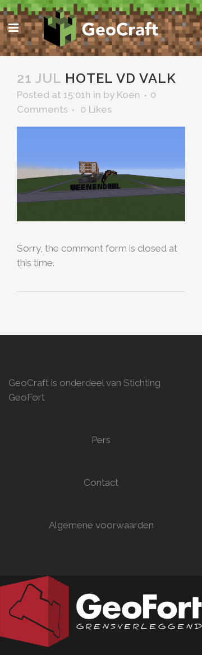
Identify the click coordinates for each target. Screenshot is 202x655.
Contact (101, 482)
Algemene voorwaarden (101, 525)
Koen (128, 94)
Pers (101, 439)
